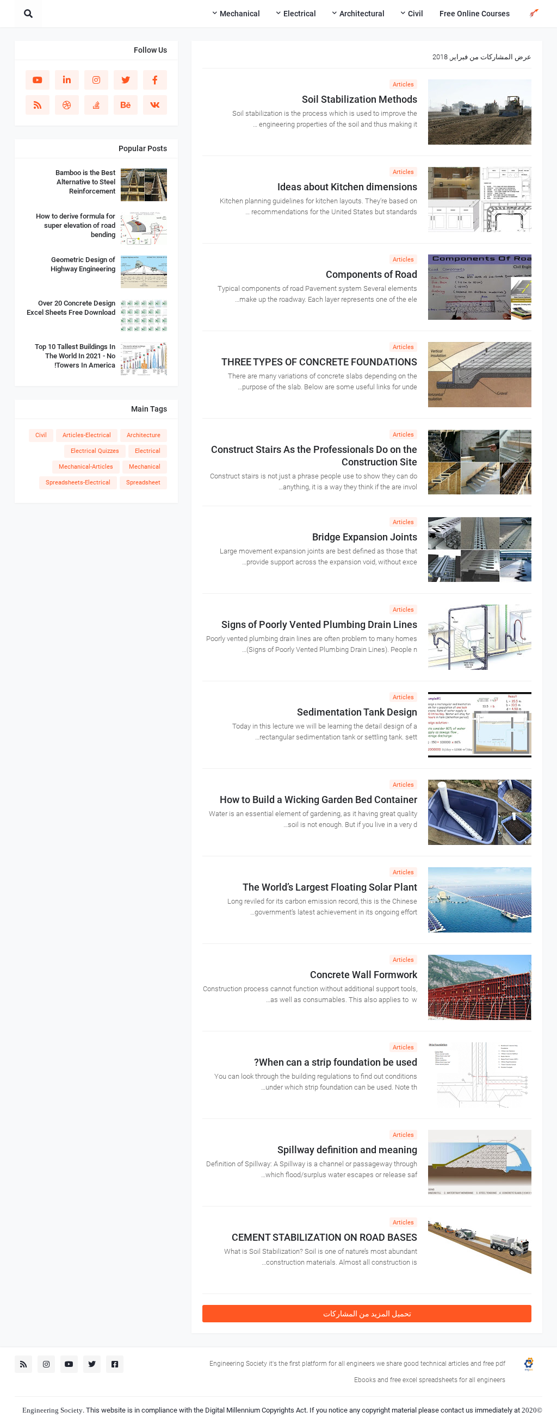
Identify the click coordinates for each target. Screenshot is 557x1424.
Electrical (147, 451)
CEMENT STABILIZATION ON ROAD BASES (324, 1237)
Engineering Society (52, 1410)
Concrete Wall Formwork (363, 974)
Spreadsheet (143, 482)
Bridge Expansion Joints (364, 537)
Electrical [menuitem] (299, 13)
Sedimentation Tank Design (357, 712)
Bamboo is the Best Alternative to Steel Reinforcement (85, 182)
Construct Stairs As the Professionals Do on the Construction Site (314, 456)
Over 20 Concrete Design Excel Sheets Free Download (71, 307)
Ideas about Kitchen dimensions (347, 186)
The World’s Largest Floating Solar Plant (330, 887)
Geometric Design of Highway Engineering (83, 264)
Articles (403, 84)
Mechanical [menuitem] (240, 13)
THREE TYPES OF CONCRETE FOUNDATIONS (319, 362)
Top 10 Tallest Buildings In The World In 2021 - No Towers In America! (75, 356)
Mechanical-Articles (86, 466)
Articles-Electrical (87, 435)
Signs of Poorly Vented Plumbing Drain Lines (319, 624)
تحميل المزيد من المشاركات (367, 1313)
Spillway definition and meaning (347, 1149)
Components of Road (371, 274)
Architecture (143, 435)
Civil (41, 435)
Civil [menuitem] (415, 13)
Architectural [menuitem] (362, 13)
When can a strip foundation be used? (335, 1062)
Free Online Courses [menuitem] (475, 13)
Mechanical (144, 466)
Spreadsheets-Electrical (78, 482)
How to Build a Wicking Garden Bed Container (318, 799)
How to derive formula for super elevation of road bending (75, 225)
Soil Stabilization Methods (359, 99)
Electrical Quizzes (95, 451)
